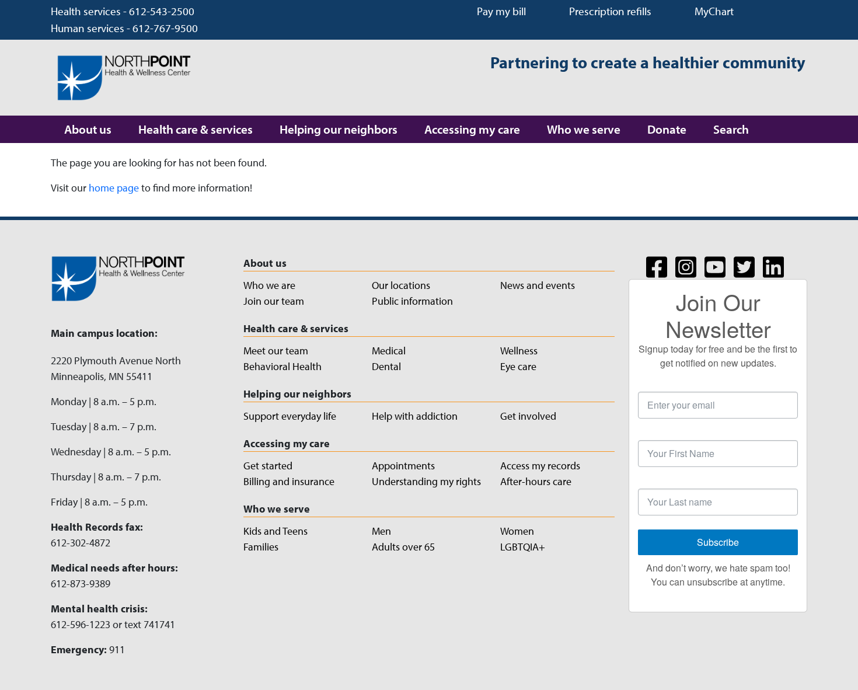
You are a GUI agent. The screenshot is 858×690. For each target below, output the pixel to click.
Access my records (540, 465)
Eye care (518, 366)
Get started (267, 465)
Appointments (403, 465)
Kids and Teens (275, 531)
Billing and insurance (288, 481)
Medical (389, 350)
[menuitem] (88, 129)
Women (517, 531)
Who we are (269, 285)
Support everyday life (289, 416)
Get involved (528, 416)
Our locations (401, 285)
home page (114, 187)
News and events (537, 285)
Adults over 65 (403, 546)
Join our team (273, 301)
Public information (412, 301)
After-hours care (535, 481)
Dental (386, 366)
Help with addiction (415, 416)
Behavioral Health (282, 366)
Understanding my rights (426, 481)
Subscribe (718, 542)
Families (260, 546)
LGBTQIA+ (522, 546)
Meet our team (275, 350)
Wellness (519, 350)
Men (381, 531)
